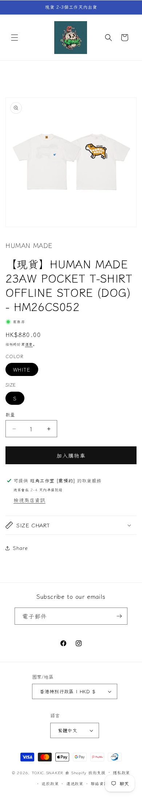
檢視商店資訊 (29, 500)
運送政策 (74, 783)
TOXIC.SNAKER (47, 772)
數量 (10, 414)
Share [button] (20, 547)
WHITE (22, 369)
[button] (15, 38)
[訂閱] (119, 616)
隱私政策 (121, 772)
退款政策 (50, 783)
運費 (29, 344)
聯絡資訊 (99, 783)
